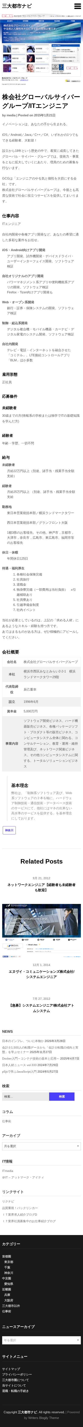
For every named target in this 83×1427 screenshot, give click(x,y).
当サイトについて (14, 1385)
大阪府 (8, 1300)
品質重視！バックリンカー (20, 1208)
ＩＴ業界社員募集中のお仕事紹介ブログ (29, 1221)
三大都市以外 (11, 1305)
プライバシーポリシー (17, 1374)
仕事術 (6, 1121)
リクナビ (8, 1201)
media (11, 115)
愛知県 (8, 1284)
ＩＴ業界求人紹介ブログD (19, 1214)
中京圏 (6, 1278)
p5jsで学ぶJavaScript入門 (19, 1071)
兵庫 (7, 1294)
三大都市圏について (15, 1380)
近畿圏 (6, 1289)
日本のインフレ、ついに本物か (23, 1041)
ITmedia (7, 1171)
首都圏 (6, 1256)
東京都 (8, 1262)
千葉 (7, 1267)
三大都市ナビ (17, 6)
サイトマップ (11, 1369)
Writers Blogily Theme (43, 1418)
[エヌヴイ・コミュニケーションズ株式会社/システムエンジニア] (41, 930)
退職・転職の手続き (15, 1391)
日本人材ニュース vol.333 (19, 1065)
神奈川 (9, 830)
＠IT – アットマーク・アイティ (23, 1177)
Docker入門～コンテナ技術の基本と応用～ (30, 1058)
